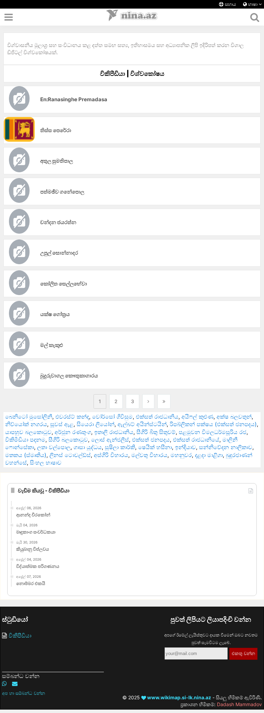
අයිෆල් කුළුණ (197, 416)
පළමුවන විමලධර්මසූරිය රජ (212, 432)
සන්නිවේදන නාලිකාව (225, 447)
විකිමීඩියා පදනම (25, 439)
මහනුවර (181, 455)
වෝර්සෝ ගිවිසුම (112, 416)
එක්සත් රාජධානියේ (196, 439)
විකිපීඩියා (20, 635)
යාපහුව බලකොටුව (28, 432)
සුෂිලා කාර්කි (120, 447)
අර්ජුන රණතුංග (73, 432)
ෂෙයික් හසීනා (155, 447)
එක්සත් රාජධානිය (157, 416)
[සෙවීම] (254, 17)
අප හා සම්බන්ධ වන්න (23, 693)
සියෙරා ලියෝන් (95, 424)
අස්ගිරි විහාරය (111, 455)
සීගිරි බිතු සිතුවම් (156, 432)
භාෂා (253, 4)
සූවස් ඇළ (62, 424)
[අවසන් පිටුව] (163, 401)
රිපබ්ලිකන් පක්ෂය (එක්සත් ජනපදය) (213, 424)
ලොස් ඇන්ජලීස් (110, 439)
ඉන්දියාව (185, 447)
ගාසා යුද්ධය (88, 447)
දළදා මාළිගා (209, 455)
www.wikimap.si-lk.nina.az (178, 697)
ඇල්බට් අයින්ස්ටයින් (142, 424)
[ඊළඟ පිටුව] (148, 401)
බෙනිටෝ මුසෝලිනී (28, 416)
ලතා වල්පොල (53, 447)
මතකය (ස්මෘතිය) (25, 455)
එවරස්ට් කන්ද (72, 416)
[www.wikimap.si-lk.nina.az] (132, 17)
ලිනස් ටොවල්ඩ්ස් (70, 455)
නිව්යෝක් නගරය (26, 424)
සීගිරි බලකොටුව (68, 439)
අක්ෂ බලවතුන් (234, 416)
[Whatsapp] (4, 683)
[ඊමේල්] (15, 683)
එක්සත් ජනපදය (151, 439)
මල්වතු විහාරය (149, 455)
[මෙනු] (8, 17)
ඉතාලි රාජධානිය (113, 432)
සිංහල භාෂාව (46, 462)
